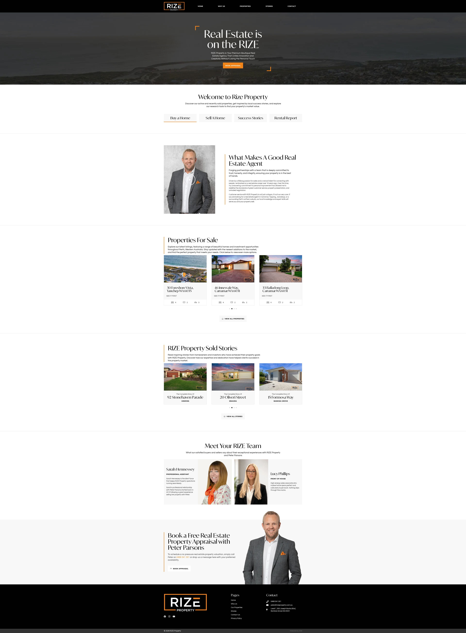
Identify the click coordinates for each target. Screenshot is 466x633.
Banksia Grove (233, 401)
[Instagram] (169, 616)
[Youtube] (174, 616)
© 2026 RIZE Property (172, 631)
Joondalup (280, 401)
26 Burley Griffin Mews (280, 397)
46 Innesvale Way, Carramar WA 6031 (179, 289)
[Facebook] (165, 616)
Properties (245, 6)
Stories (269, 6)
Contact (292, 6)
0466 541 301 (183, 557)
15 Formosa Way (233, 397)
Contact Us (235, 615)
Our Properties (236, 607)
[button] (189, 179)
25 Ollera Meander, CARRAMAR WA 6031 (276, 289)
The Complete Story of (185, 394)
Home (200, 6)
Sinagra (185, 401)
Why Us (221, 6)
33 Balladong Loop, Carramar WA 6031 (228, 289)
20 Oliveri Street (185, 397)
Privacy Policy (236, 618)
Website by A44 (296, 631)
